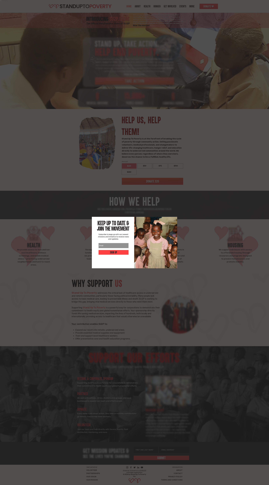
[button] (113, 263)
